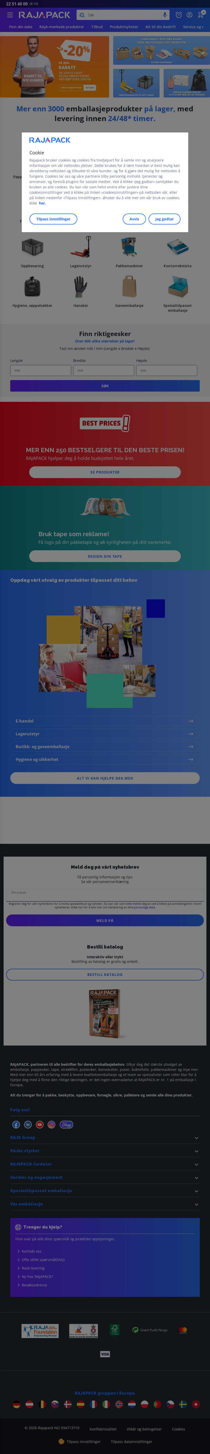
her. (42, 203)
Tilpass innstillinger (53, 219)
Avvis (134, 219)
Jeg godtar (164, 219)
